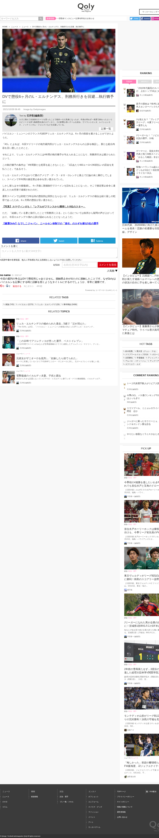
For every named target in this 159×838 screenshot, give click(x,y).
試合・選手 (25, 319)
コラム (4, 807)
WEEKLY (145, 81)
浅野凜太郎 (131, 777)
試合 (17, 319)
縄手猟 (129, 590)
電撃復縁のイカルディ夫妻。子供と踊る (38, 375)
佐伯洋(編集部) (145, 111)
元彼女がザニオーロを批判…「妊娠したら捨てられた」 (47, 358)
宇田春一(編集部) (133, 496)
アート (90, 822)
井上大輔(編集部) (146, 95)
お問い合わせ (122, 817)
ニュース (14, 27)
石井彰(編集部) (35, 115)
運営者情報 (121, 812)
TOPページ (121, 791)
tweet (61, 241)
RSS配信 (153, 791)
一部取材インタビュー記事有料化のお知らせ (75, 18)
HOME (4, 27)
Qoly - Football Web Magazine (86, 7)
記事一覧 (106, 128)
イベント (91, 817)
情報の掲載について (124, 807)
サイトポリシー (123, 802)
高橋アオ (130, 730)
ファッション (93, 812)
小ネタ (4, 802)
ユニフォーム (93, 802)
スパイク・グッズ (95, 807)
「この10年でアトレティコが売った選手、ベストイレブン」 (50, 341)
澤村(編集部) (132, 402)
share (23, 241)
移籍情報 (34, 797)
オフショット (93, 797)
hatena (99, 241)
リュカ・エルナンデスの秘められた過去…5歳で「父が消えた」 (51, 323)
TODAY (129, 81)
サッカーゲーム (94, 827)
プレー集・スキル (66, 802)
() (9, 304)
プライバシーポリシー (125, 797)
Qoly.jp (4, 836)
